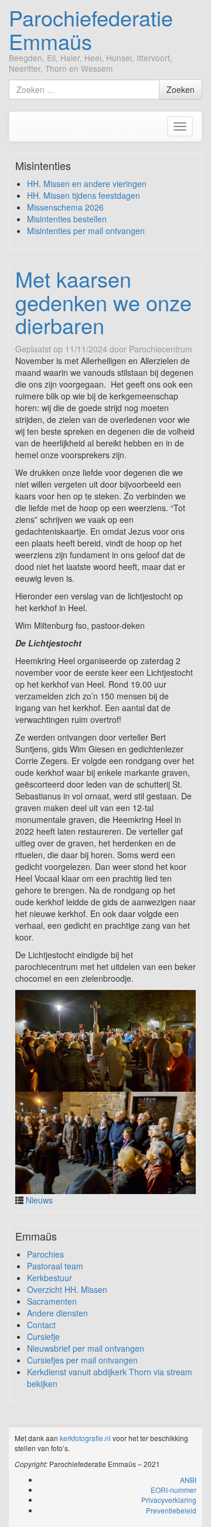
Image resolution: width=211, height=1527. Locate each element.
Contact (41, 1325)
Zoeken (180, 89)
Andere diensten (57, 1313)
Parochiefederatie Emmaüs (91, 29)
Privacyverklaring (168, 1500)
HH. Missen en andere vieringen (87, 183)
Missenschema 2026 (65, 207)
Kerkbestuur (49, 1277)
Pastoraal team (55, 1266)
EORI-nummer (173, 1490)
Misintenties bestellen (67, 219)
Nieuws (39, 1200)
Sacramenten (52, 1301)
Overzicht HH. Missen (67, 1289)
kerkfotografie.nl (85, 1438)
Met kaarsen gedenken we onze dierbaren (103, 302)
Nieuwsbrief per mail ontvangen (85, 1348)
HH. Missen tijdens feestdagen (83, 195)
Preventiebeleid (171, 1510)
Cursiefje (43, 1336)
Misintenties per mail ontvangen (86, 230)
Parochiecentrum (160, 349)
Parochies (45, 1254)
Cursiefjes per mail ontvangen (82, 1360)
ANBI (188, 1480)
